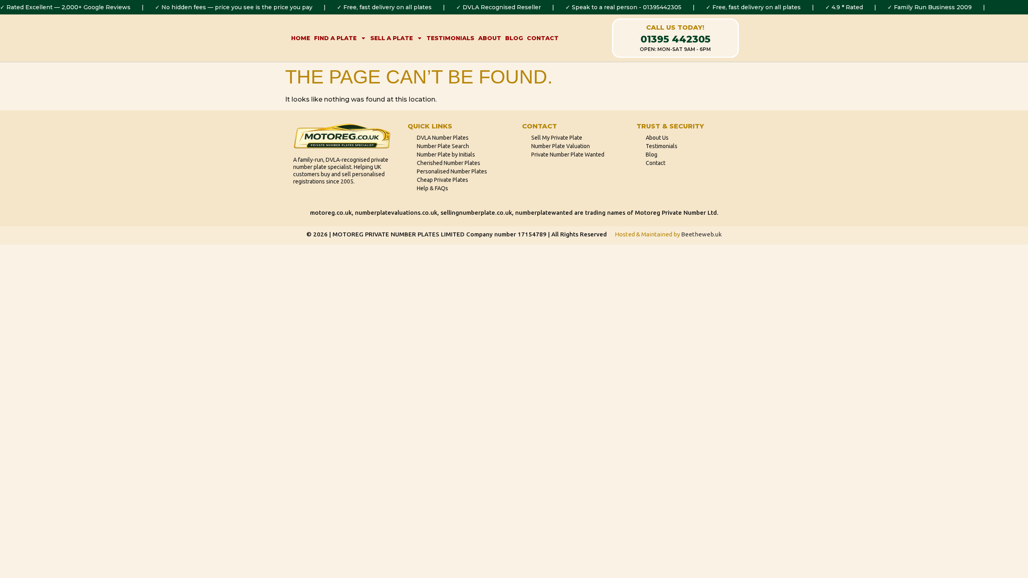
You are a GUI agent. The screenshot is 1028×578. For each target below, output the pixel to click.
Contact (543, 38)
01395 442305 (675, 39)
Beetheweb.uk (701, 234)
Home (300, 38)
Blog (514, 38)
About (489, 38)
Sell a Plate (391, 38)
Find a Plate (335, 38)
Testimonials (450, 38)
